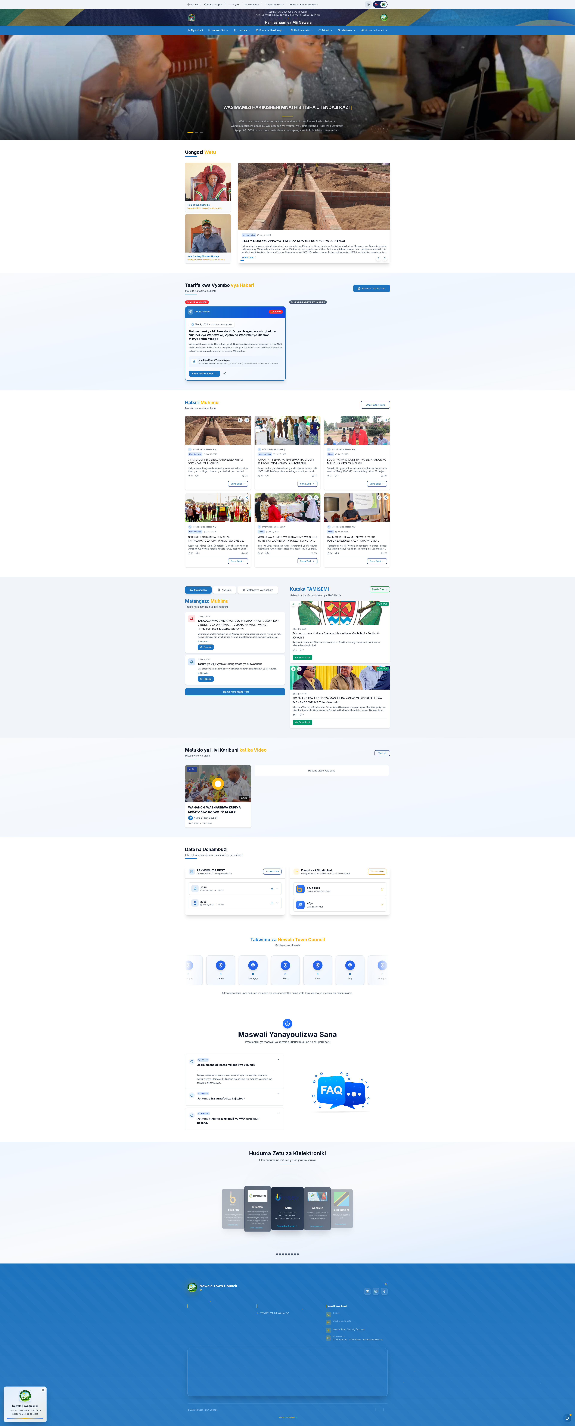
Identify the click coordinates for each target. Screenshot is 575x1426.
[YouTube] (367, 1299)
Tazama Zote (272, 880)
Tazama (207, 655)
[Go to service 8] (298, 1262)
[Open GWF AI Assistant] (567, 1418)
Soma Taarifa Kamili (202, 382)
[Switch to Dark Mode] (368, 4)
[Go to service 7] (295, 1262)
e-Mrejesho (253, 4)
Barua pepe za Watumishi (305, 4)
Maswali (194, 4)
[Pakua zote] (272, 897)
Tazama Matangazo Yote (235, 700)
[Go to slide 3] (198, 140)
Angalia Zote (378, 597)
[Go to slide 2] (193, 140)
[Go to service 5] (289, 1262)
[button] (234, 1077)
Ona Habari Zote (375, 413)
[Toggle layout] (43, 1390)
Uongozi (235, 4)
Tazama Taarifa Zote (373, 296)
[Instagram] (376, 1299)
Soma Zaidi (248, 266)
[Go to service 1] (277, 1262)
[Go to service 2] (280, 1262)
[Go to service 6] (292, 1262)
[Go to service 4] (286, 1262)
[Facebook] (384, 1299)
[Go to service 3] (283, 1262)
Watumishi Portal (276, 4)
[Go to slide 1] (188, 140)
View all (382, 761)
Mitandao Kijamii (215, 4)
